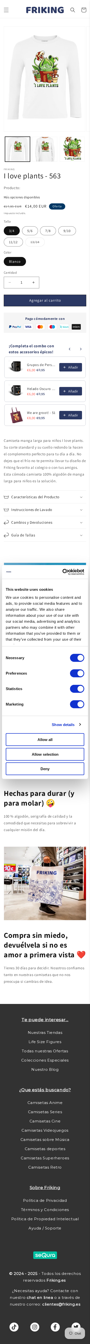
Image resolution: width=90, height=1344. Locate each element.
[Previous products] (69, 349)
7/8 (48, 231)
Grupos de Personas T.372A (41, 365)
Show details (63, 724)
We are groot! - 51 (41, 412)
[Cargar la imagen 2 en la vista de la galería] (45, 149)
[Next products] (80, 349)
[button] (6, 9)
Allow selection (45, 754)
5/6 (30, 231)
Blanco (15, 261)
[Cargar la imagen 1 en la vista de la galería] (17, 149)
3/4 (11, 231)
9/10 (67, 231)
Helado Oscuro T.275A (41, 388)
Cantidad (10, 272)
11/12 (13, 242)
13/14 (37, 243)
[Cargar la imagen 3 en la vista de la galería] (72, 149)
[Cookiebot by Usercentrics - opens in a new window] (63, 572)
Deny (45, 769)
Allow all (45, 739)
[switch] (77, 673)
